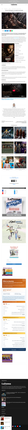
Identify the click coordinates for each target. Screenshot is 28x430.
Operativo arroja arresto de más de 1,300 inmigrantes (13, 397)
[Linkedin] (14, 2)
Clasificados (3, 411)
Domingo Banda (12, 11)
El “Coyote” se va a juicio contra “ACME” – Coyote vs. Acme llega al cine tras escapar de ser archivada (16, 393)
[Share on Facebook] (7, 30)
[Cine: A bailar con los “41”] (2, 423)
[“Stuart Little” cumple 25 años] (2, 427)
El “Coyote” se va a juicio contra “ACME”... (8, 139)
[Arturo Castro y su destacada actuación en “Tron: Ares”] (2, 418)
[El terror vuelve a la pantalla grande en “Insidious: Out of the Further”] (20, 133)
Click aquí (14, 184)
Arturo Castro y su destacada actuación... (7, 418)
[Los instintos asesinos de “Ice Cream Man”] (8, 162)
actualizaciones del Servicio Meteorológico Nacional (9, 299)
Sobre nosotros (4, 409)
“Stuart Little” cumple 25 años (7, 426)
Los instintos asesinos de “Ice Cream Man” (8, 169)
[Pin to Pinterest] (10, 30)
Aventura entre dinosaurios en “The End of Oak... (8, 154)
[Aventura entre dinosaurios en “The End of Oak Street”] (8, 148)
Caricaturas (3, 415)
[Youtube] (15, 2)
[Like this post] (5, 30)
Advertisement (14, 1)
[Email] (16, 2)
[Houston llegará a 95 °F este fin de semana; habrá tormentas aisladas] (4, 404)
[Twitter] (12, 2)
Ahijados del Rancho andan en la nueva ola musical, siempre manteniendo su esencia (13, 99)
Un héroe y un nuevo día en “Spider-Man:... (20, 169)
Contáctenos (17, 1)
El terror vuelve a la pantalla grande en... (20, 139)
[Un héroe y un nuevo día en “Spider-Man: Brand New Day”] (20, 162)
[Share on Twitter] (9, 30)
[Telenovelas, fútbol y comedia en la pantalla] (20, 148)
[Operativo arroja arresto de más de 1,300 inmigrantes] (4, 399)
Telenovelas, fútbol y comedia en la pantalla (20, 154)
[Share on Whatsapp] (12, 30)
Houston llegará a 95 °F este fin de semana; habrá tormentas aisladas (15, 402)
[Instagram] (13, 2)
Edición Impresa (10, 1)
